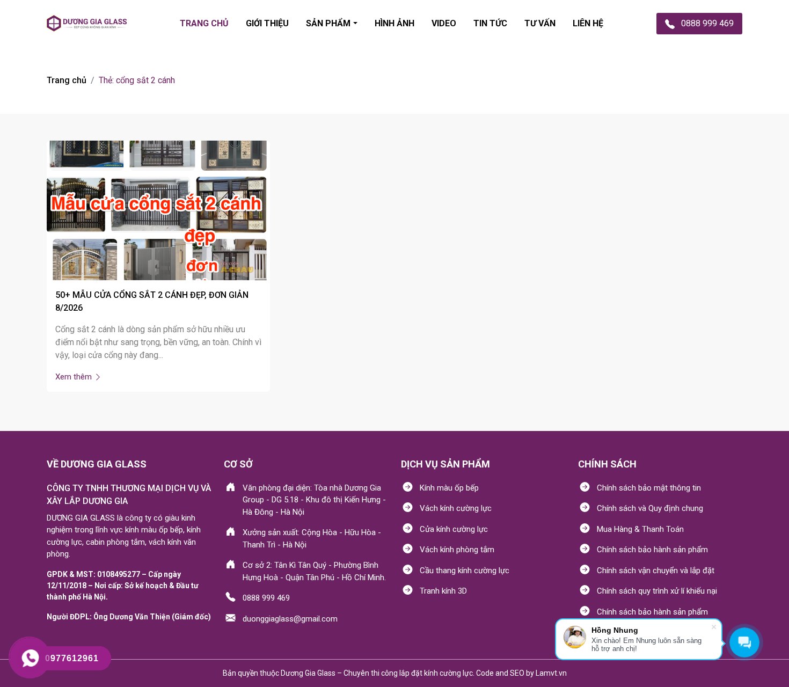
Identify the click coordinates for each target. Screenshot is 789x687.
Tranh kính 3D (443, 591)
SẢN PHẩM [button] (328, 23)
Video (444, 23)
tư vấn (540, 23)
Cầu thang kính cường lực (464, 570)
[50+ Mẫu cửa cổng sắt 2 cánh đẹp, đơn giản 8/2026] (158, 209)
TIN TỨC (490, 23)
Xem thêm (74, 377)
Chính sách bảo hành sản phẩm (652, 549)
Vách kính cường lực (456, 508)
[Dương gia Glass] (87, 23)
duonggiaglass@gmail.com (290, 619)
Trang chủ (66, 80)
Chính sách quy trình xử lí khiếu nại (657, 591)
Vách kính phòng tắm (457, 549)
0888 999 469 (266, 598)
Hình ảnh (394, 23)
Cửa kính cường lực (454, 529)
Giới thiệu (267, 23)
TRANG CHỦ (204, 23)
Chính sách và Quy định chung (650, 508)
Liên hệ (588, 23)
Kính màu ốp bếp (449, 488)
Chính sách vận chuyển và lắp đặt (655, 570)
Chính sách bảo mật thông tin (649, 488)
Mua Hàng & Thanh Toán (640, 529)
